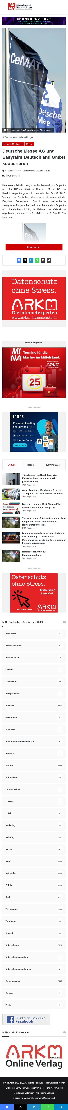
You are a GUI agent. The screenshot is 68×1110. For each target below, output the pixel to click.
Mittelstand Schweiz (45, 1093)
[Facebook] (19, 260)
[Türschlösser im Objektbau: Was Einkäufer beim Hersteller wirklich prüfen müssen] (11, 479)
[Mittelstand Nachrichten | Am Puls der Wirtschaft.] (20, 7)
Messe (29, 144)
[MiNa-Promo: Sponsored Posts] (34, 21)
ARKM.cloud (57, 1088)
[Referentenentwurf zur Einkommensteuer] (11, 556)
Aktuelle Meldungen (24, 137)
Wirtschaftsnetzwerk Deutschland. (39, 1098)
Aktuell (11, 464)
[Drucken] (49, 260)
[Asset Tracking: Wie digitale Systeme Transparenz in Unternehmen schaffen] (11, 494)
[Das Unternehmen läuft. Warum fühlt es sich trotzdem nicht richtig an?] (11, 508)
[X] (25, 260)
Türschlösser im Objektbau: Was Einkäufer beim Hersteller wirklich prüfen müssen (40, 478)
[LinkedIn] (31, 260)
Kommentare (53, 464)
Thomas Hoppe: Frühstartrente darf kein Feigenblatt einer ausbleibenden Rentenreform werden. (44, 521)
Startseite (9, 137)
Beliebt (30, 464)
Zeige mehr (33, 247)
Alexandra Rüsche (13, 171)
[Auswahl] (4, 8)
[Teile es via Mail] (43, 260)
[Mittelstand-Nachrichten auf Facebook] (26, 1024)
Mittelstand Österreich (24, 1093)
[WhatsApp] (37, 260)
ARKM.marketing (34, 407)
